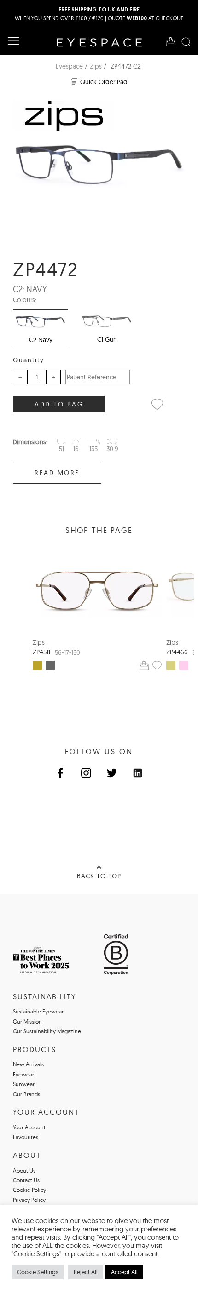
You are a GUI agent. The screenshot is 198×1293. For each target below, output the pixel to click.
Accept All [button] (124, 1272)
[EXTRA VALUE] (97, 591)
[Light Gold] (170, 665)
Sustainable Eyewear (38, 1011)
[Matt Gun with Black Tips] (50, 665)
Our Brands (26, 1094)
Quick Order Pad (104, 82)
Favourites (25, 1136)
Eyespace (69, 66)
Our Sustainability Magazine (47, 1031)
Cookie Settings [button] (37, 1272)
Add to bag (59, 404)
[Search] (186, 41)
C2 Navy (40, 340)
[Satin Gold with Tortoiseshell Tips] (37, 665)
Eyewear (23, 1074)
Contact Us (26, 1180)
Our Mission (27, 1021)
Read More (57, 473)
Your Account (29, 1127)
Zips (96, 66)
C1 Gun (107, 339)
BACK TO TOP (99, 876)
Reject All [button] (86, 1272)
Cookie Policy (29, 1189)
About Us (24, 1170)
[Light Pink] (183, 665)
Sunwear (24, 1084)
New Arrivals (28, 1064)
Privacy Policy (29, 1199)
